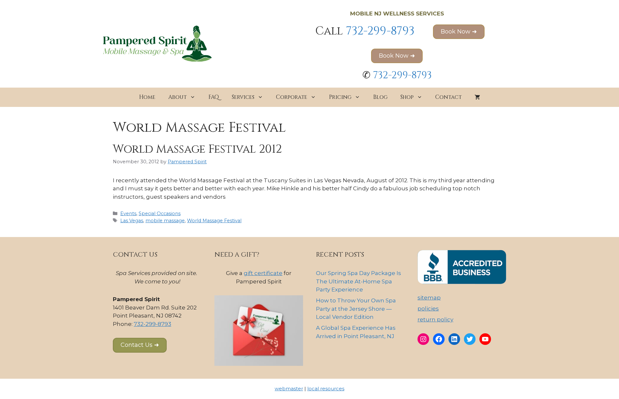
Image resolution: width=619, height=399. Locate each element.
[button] (140, 345)
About (177, 97)
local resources (325, 388)
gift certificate (263, 273)
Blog (380, 97)
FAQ (213, 97)
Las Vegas (131, 220)
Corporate (291, 97)
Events (128, 213)
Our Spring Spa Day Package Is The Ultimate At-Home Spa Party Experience (358, 281)
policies (428, 308)
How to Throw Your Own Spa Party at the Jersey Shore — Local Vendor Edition (356, 308)
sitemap (429, 297)
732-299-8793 (380, 31)
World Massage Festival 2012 (197, 149)
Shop (407, 97)
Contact (448, 97)
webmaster (289, 388)
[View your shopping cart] (477, 97)
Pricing (340, 97)
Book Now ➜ (459, 31)
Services (243, 97)
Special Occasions (160, 213)
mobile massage (165, 220)
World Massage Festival (214, 220)
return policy (435, 319)
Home (147, 97)
